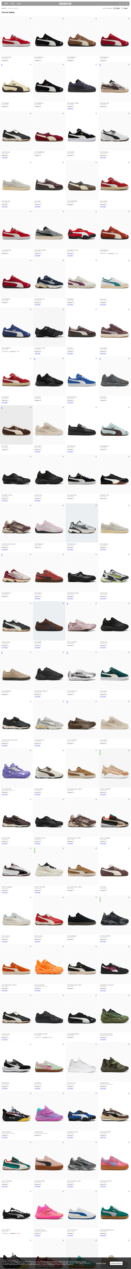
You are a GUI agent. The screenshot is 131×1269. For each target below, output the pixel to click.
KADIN (12, 4)
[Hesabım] (123, 4)
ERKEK (6, 4)
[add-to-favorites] (30, 18)
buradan (63, 1264)
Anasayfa (4, 8)
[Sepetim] (126, 4)
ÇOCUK (19, 4)
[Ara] (120, 4)
